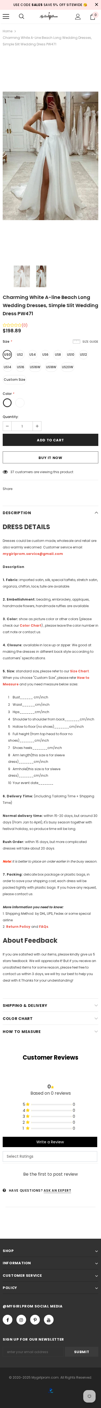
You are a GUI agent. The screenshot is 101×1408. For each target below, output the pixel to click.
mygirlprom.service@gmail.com (33, 553)
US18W (51, 367)
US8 (58, 354)
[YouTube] (49, 1320)
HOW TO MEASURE (22, 1031)
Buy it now (50, 457)
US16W (35, 367)
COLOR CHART (18, 1018)
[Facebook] (7, 1320)
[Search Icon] (21, 16)
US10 (70, 354)
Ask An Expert (57, 1190)
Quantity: (11, 416)
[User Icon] (78, 17)
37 (12, 472)
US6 (45, 354)
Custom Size (14, 379)
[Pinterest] (35, 1320)
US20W (67, 367)
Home (7, 31)
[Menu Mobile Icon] (6, 16)
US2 (20, 354)
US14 (7, 367)
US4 (32, 354)
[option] (50, 156)
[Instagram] (21, 1320)
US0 (7, 354)
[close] (96, 5)
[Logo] (50, 16)
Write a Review (50, 1142)
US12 (83, 354)
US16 (20, 367)
